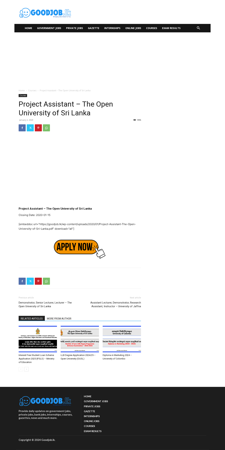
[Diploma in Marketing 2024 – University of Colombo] (122, 339)
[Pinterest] (38, 127)
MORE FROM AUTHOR (59, 318)
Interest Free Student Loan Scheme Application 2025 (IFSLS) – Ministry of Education (36, 358)
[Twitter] (30, 127)
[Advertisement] (112, 58)
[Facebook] (22, 127)
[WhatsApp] (46, 127)
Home (22, 90)
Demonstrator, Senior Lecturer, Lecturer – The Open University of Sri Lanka (45, 304)
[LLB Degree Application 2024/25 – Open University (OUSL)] (80, 339)
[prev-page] (21, 369)
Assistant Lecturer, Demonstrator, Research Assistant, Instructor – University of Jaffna (115, 304)
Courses (32, 90)
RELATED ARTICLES (32, 318)
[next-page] (26, 369)
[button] (198, 28)
